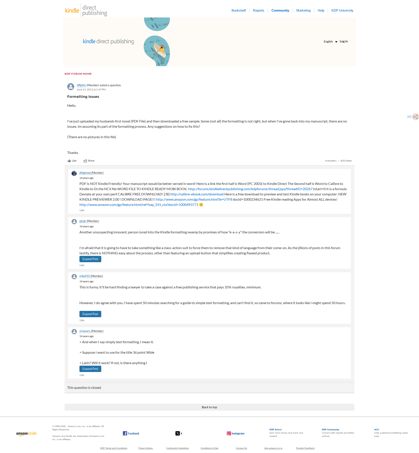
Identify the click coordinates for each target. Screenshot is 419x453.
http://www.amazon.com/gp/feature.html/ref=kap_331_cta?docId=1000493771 (138, 204)
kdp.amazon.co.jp (273, 448)
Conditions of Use (209, 448)
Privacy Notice (146, 448)
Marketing (303, 10)
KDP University (342, 10)
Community (280, 10)
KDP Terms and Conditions (113, 448)
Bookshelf (239, 10)
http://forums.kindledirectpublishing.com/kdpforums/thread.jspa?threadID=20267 (250, 189)
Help (321, 10)
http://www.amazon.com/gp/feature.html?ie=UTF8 (194, 199)
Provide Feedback (305, 448)
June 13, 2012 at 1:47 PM (91, 89)
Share (91, 160)
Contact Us (241, 448)
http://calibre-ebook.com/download (197, 194)
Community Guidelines (177, 448)
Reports (258, 10)
